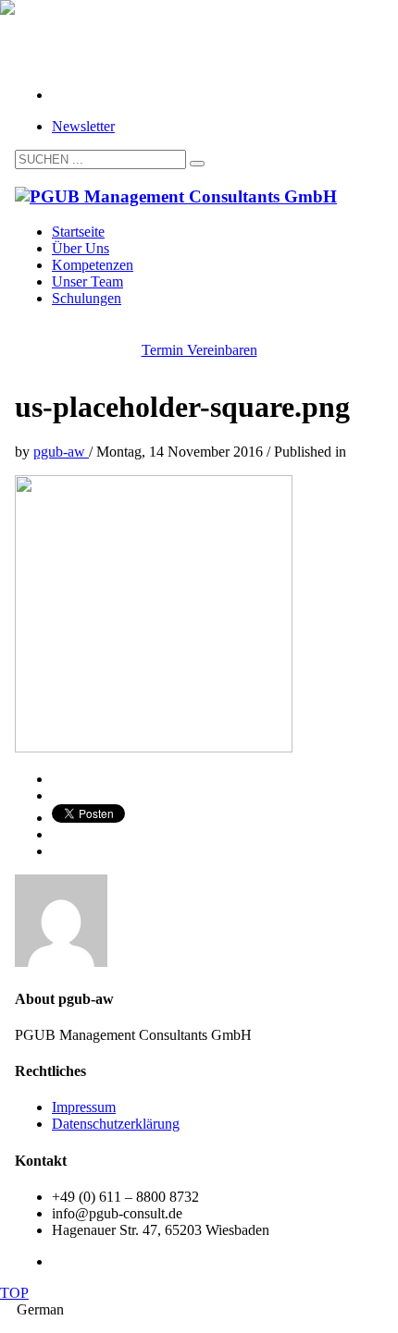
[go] (197, 163)
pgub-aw (61, 451)
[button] (199, 1310)
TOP (14, 1293)
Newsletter (83, 126)
